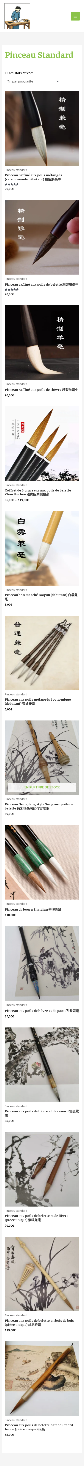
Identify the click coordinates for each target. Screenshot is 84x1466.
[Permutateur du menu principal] (75, 16)
